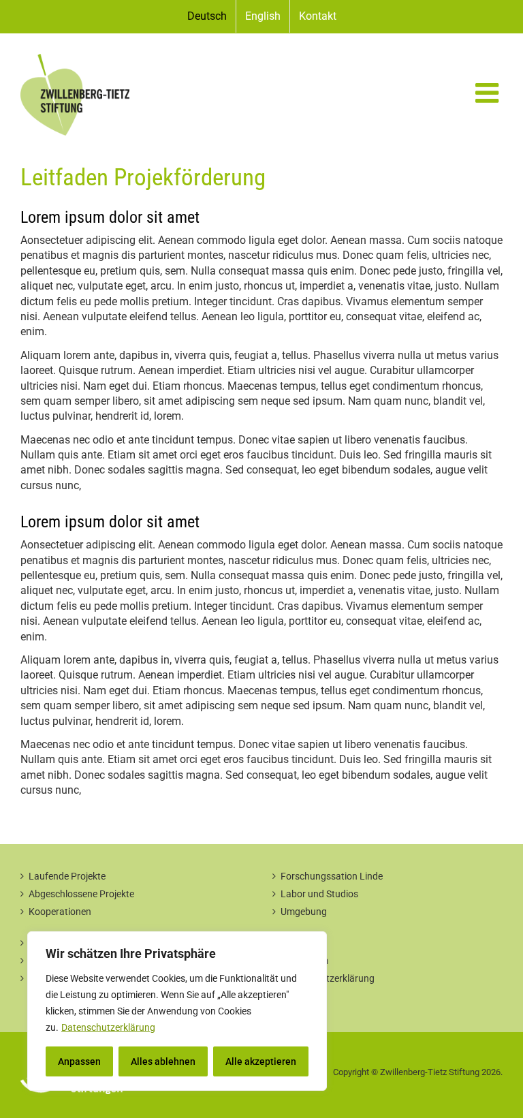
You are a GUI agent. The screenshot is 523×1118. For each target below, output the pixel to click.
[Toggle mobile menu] (489, 92)
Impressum (304, 960)
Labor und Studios (319, 894)
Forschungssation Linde (332, 876)
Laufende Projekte (67, 876)
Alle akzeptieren (260, 1061)
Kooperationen (60, 911)
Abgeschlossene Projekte (81, 894)
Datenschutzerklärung (108, 1027)
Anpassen (79, 1061)
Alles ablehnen (163, 1061)
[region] (177, 1011)
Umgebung (304, 911)
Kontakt (298, 943)
